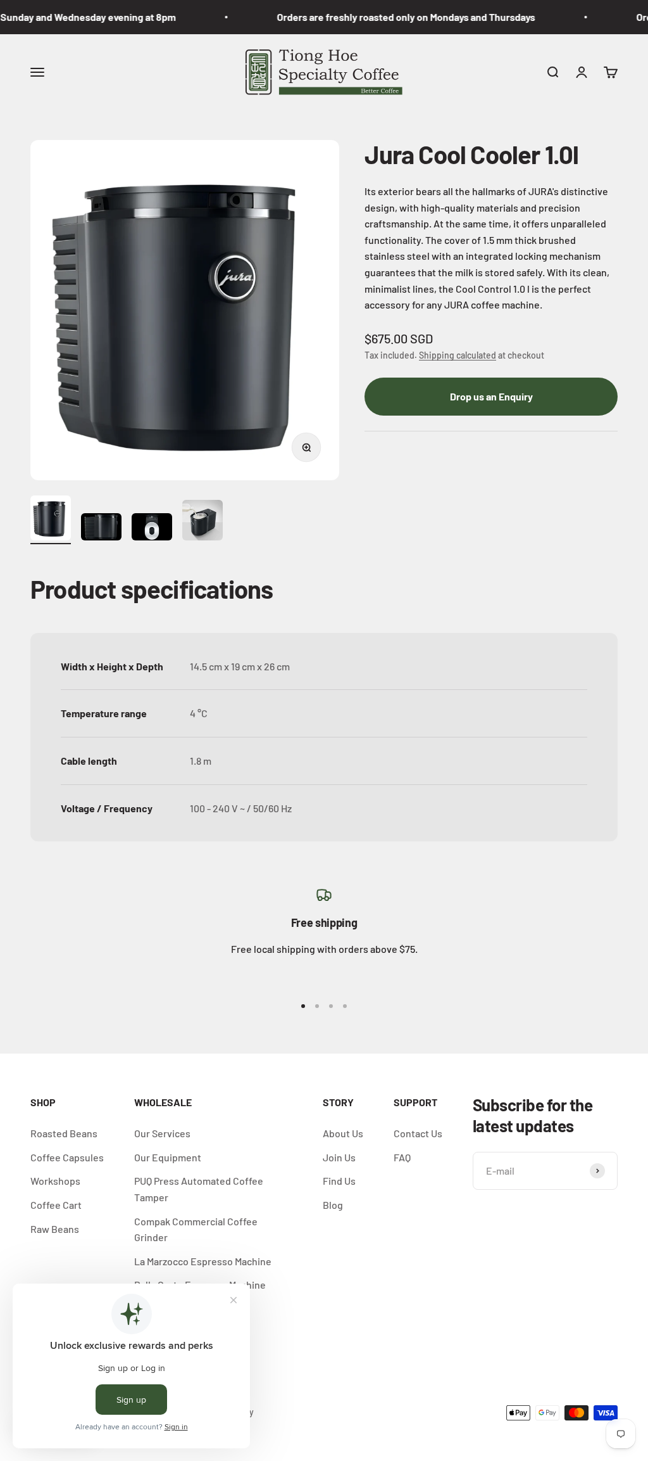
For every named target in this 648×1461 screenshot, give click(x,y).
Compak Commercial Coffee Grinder (196, 1229)
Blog (333, 1205)
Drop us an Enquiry (491, 396)
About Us (343, 1133)
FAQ (402, 1157)
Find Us (339, 1181)
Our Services (162, 1133)
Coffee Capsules (67, 1157)
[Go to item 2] (101, 528)
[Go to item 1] (50, 519)
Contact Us (418, 1133)
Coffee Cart (56, 1205)
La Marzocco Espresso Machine (202, 1261)
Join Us (339, 1157)
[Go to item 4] (202, 522)
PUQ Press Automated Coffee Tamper (198, 1189)
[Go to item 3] (152, 528)
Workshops (55, 1181)
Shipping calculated (457, 355)
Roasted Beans (63, 1133)
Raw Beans (54, 1229)
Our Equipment (167, 1157)
